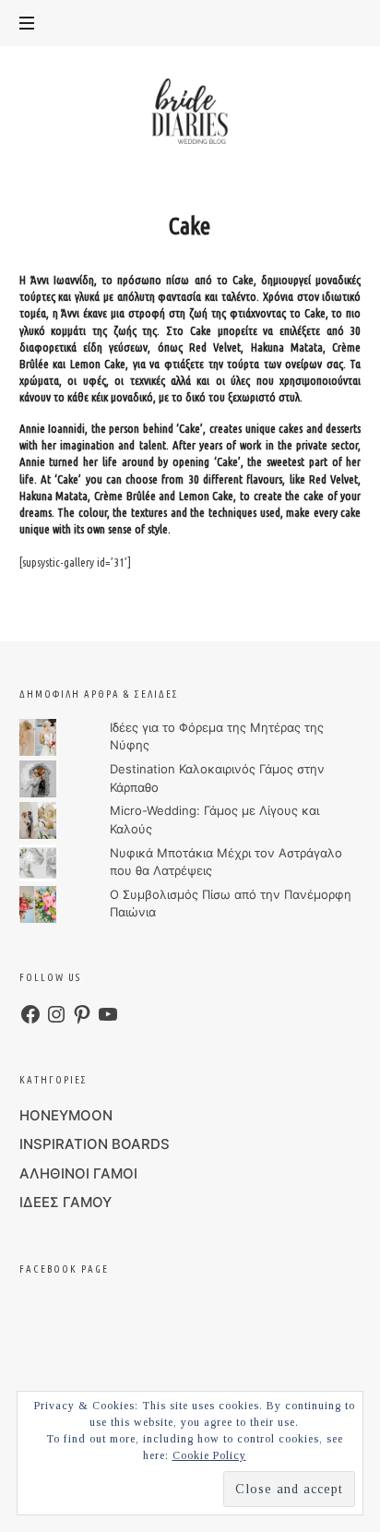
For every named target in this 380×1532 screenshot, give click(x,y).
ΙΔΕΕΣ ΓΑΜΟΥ (65, 1202)
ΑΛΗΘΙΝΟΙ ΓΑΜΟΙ (78, 1173)
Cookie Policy (209, 1455)
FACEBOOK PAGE (64, 1269)
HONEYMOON (66, 1115)
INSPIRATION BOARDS (94, 1144)
